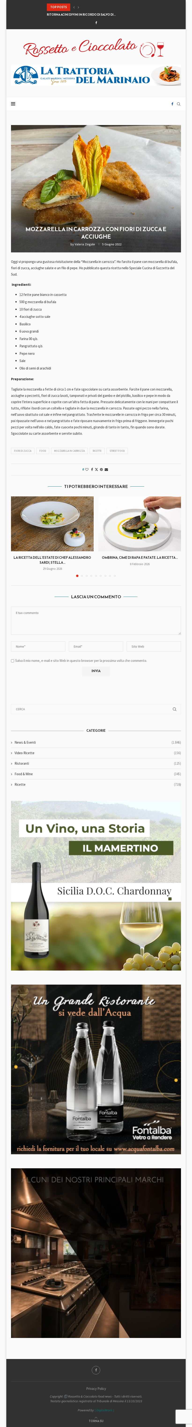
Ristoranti (98, 763)
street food (117, 450)
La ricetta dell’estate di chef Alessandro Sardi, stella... (52, 560)
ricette (97, 450)
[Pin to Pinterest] (101, 469)
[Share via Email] (106, 469)
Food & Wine (98, 774)
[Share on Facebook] (92, 469)
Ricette (98, 784)
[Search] (178, 104)
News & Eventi (98, 742)
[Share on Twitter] (96, 469)
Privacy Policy (96, 1388)
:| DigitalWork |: (104, 1410)
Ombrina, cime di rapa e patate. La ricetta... (140, 557)
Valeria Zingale (85, 244)
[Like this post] (87, 469)
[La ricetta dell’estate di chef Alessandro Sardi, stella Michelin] (52, 523)
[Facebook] (96, 23)
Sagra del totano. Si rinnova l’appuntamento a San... (89, 15)
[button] (74, 7)
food (42, 450)
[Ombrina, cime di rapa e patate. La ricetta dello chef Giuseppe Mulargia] (139, 523)
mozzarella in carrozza (69, 450)
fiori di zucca (22, 450)
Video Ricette (98, 753)
